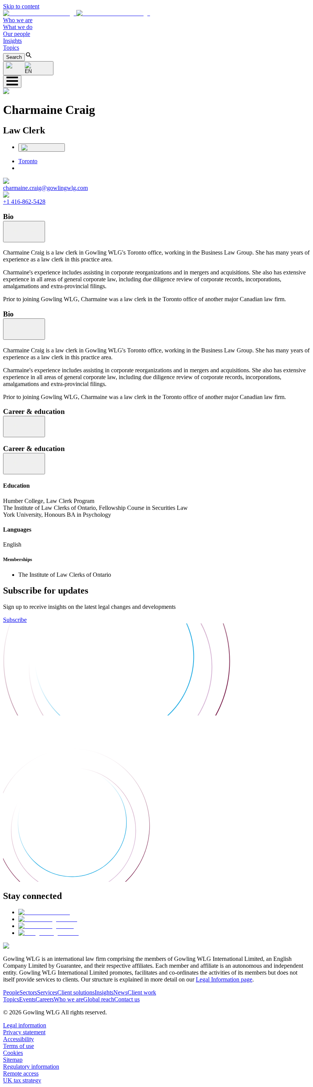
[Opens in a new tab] (44, 912)
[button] (76, 13)
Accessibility (18, 1039)
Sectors (28, 992)
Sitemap (13, 1059)
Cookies (13, 1053)
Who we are (17, 20)
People (11, 992)
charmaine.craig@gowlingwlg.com (45, 188)
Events (27, 999)
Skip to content (21, 6)
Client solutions (76, 992)
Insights (12, 40)
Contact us (127, 999)
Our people (16, 34)
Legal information (24, 1025)
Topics (11, 47)
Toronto (27, 161)
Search (14, 57)
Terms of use (18, 1046)
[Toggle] (24, 231)
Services (47, 992)
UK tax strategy (22, 1080)
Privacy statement (24, 1032)
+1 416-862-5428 (24, 201)
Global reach (98, 999)
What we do (17, 27)
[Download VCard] (41, 147)
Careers (44, 999)
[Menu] (12, 81)
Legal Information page (224, 979)
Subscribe (15, 620)
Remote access (21, 1073)
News (120, 992)
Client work (141, 992)
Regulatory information (31, 1066)
